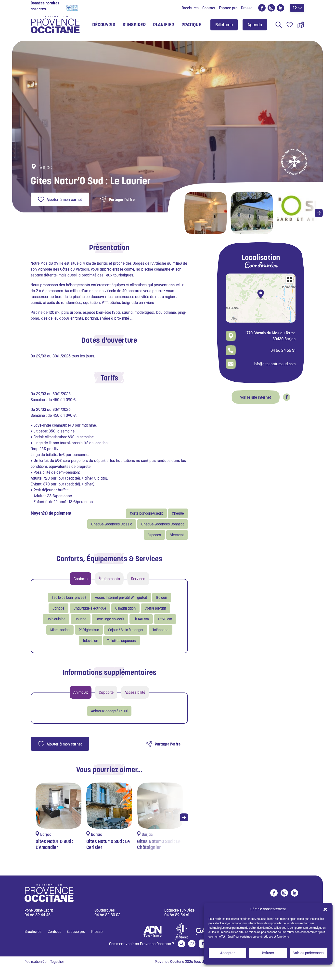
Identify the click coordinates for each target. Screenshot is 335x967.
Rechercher (278, 24)
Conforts (81, 578)
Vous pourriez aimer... (109, 769)
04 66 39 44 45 (38, 915)
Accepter (227, 953)
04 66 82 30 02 (107, 915)
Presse (246, 7)
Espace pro (228, 7)
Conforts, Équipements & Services (109, 558)
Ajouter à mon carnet (64, 199)
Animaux (80, 692)
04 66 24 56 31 (283, 350)
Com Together (53, 961)
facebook (262, 8)
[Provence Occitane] (55, 24)
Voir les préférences (308, 953)
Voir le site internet (255, 397)
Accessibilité (135, 692)
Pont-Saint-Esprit (39, 910)
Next (319, 213)
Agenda (254, 24)
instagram (271, 8)
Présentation (109, 247)
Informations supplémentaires (109, 672)
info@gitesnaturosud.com (275, 363)
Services (138, 578)
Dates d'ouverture (109, 340)
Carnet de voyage (289, 24)
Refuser (268, 953)
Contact (208, 7)
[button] (325, 909)
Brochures (190, 7)
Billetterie (224, 24)
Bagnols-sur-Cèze (179, 910)
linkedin (280, 8)
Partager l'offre (122, 199)
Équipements (109, 578)
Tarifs (109, 377)
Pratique (191, 24)
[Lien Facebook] (286, 397)
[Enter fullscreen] (289, 279)
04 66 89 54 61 (176, 915)
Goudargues (104, 910)
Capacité (106, 692)
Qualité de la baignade (98, 7)
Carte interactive (300, 24)
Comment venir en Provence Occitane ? (141, 943)
